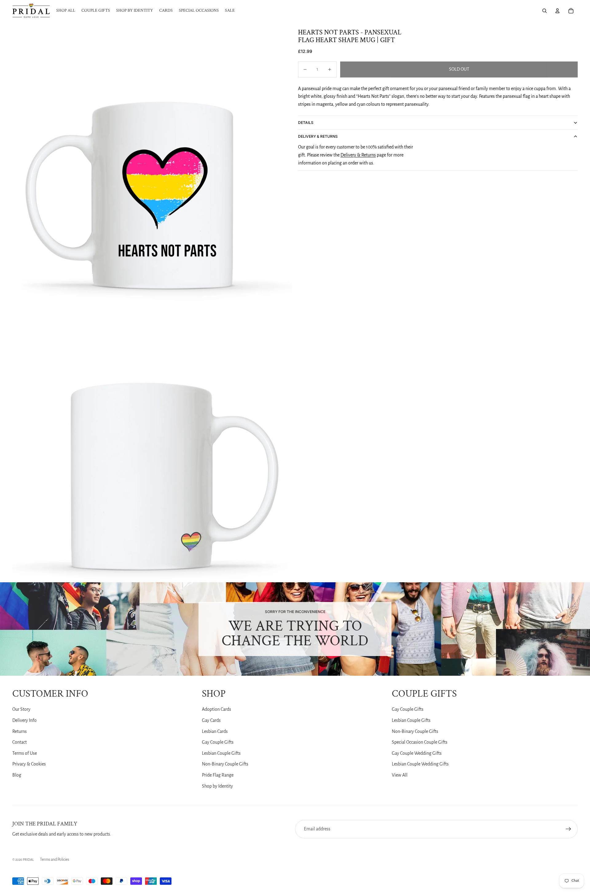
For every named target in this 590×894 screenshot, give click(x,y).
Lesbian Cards (215, 731)
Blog (16, 775)
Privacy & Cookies (29, 763)
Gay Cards (211, 720)
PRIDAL (28, 859)
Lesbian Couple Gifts (221, 753)
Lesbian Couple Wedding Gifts (420, 763)
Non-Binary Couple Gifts (225, 763)
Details (305, 122)
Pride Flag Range (218, 775)
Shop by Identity (217, 786)
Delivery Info (24, 720)
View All (399, 775)
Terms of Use (24, 753)
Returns (19, 731)
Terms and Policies (54, 859)
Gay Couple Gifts (218, 742)
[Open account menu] (557, 11)
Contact (19, 742)
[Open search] (544, 11)
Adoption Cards (216, 709)
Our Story (21, 709)
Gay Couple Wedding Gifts (417, 753)
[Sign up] (568, 829)
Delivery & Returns (318, 136)
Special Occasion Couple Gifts (419, 742)
